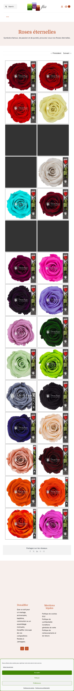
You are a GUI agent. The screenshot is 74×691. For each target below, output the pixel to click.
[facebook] (22, 648)
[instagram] (27, 648)
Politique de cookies (28, 688)
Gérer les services (8, 667)
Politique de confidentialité (42, 688)
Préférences (37, 683)
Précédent (57, 53)
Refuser (37, 678)
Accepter (37, 672)
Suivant (66, 53)
